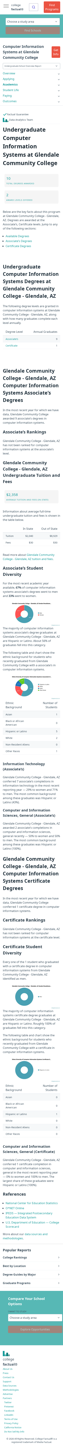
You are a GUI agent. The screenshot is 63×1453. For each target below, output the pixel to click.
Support (7, 1381)
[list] (31, 73)
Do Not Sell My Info (14, 1431)
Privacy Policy (11, 1423)
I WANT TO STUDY (17, 1311)
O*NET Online (15, 1208)
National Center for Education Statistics (32, 1203)
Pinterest (9, 1406)
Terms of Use (11, 1419)
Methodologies (11, 1389)
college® (10, 1362)
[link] (31, 73)
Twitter (8, 1402)
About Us (7, 1368)
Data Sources (9, 1385)
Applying (8, 79)
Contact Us (8, 1377)
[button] (56, 52)
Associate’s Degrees (19, 241)
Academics (10, 84)
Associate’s (12, 339)
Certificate (12, 345)
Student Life (11, 90)
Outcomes (10, 101)
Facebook (9, 1410)
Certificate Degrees (18, 246)
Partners (7, 1398)
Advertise (8, 1394)
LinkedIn (8, 1414)
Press (5, 1373)
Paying (7, 96)
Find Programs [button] (52, 7)
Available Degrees (17, 236)
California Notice (12, 1427)
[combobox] (33, 7)
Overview (9, 73)
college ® (17, 7)
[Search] (33, 7)
